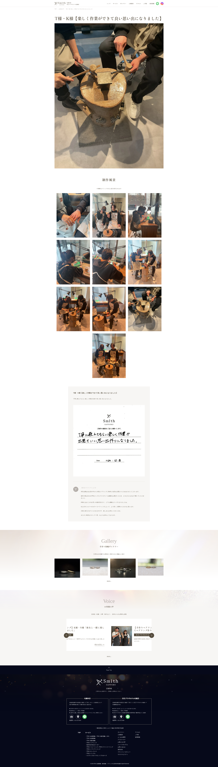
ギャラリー (123, 3)
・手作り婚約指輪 (90, 746)
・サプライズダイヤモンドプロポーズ (96, 761)
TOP (79, 738)
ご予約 (145, 3)
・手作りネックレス (91, 756)
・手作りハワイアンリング (92, 754)
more (108, 581)
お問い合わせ (121, 752)
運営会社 (120, 755)
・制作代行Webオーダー (92, 750)
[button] (66, 635)
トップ (108, 3)
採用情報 (152, 3)
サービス (115, 3)
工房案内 (131, 3)
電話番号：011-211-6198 (118, 720)
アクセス (138, 3)
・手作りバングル (90, 759)
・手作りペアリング (91, 748)
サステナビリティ (123, 760)
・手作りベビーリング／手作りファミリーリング (99, 752)
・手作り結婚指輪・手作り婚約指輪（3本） (97, 741)
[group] (109, 635)
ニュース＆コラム (123, 750)
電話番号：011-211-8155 (75, 720)
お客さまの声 (121, 747)
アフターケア (121, 745)
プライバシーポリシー (124, 757)
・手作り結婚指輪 (90, 744)
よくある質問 (121, 742)
